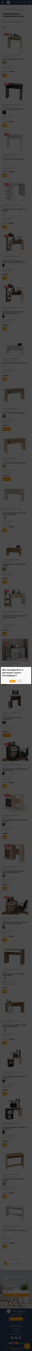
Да (12, 681)
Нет (19, 681)
